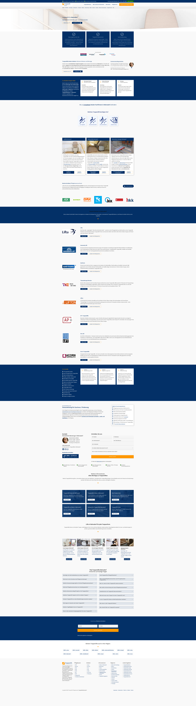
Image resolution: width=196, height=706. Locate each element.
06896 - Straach (101, 653)
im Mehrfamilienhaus (123, 164)
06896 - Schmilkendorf (84, 653)
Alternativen (108, 4)
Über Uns (125, 690)
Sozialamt (126, 417)
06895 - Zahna (130, 650)
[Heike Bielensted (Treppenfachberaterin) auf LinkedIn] (63, 449)
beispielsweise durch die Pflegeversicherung (72, 411)
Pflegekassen (114, 4)
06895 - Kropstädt (76, 650)
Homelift (115, 162)
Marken (128, 690)
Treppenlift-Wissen (87, 4)
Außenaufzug (122, 162)
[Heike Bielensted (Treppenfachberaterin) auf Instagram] (65, 449)
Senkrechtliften (92, 164)
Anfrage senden (112, 456)
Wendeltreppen (67, 164)
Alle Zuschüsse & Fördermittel (98, 4)
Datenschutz (99, 461)
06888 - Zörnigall (120, 650)
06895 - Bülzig (85, 650)
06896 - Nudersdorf (67, 653)
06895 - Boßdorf (95, 650)
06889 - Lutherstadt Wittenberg (108, 650)
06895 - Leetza (66, 650)
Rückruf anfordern (98, 630)
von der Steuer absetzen (120, 424)
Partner (132, 690)
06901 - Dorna (130, 653)
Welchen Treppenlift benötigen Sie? (98, 112)
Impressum (115, 690)
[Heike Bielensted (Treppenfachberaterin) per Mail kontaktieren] (68, 449)
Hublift (100, 164)
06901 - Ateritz (115, 653)
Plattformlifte (96, 162)
